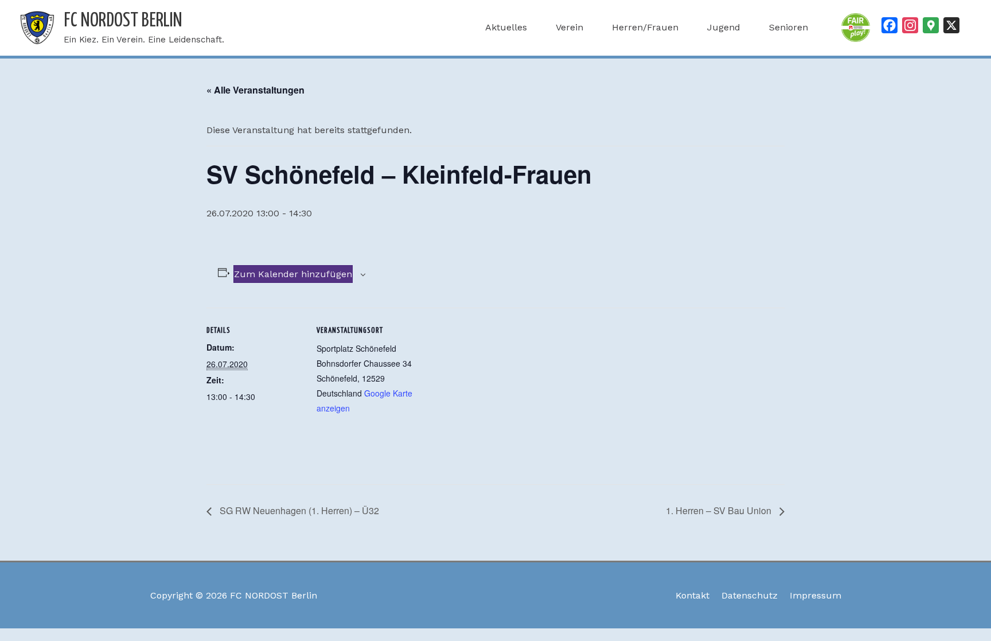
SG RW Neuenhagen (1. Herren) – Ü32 (298, 510)
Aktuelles (506, 27)
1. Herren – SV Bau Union (720, 510)
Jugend (723, 27)
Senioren (788, 27)
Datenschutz (749, 595)
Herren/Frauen (645, 27)
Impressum (815, 595)
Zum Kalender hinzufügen (293, 274)
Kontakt (692, 595)
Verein (569, 27)
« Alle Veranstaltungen (255, 89)
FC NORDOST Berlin (123, 20)
